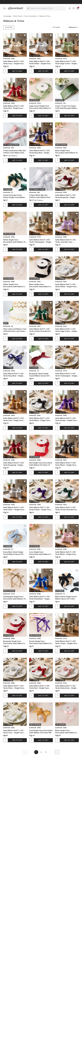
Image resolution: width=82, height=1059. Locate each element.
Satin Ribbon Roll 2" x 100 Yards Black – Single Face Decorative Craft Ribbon (65, 464)
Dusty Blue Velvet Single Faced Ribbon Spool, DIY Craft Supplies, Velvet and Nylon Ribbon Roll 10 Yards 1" (14, 553)
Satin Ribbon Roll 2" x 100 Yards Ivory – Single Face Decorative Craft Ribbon (13, 62)
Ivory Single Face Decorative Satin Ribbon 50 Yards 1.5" (40, 553)
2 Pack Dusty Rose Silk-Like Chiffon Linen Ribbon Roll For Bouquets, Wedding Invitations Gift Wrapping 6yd (14, 152)
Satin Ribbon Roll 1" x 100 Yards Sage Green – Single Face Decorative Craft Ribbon (66, 330)
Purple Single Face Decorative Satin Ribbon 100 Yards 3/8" (40, 642)
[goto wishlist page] (73, 8)
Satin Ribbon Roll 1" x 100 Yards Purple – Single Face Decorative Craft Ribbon (40, 508)
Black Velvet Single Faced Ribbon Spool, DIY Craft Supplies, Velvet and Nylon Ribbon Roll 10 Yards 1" (66, 598)
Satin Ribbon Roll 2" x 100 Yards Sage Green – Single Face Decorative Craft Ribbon (66, 62)
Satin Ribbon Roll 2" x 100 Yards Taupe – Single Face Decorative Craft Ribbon (66, 642)
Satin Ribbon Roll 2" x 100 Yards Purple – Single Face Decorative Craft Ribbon (66, 419)
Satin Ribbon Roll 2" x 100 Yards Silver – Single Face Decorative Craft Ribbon (13, 508)
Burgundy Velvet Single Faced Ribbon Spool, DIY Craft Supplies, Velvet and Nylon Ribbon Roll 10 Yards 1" (40, 375)
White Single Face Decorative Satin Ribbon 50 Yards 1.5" (14, 285)
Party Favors (17, 16)
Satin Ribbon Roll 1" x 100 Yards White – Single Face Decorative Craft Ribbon (65, 285)
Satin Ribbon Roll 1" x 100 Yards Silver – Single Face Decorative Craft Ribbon (13, 687)
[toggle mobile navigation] (4, 8)
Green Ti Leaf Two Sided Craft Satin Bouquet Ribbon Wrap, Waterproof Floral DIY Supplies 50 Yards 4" (66, 107)
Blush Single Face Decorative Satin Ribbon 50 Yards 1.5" (66, 732)
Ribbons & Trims (44, 16)
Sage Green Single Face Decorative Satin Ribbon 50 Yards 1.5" (40, 107)
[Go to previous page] (25, 752)
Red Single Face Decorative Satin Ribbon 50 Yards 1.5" (40, 464)
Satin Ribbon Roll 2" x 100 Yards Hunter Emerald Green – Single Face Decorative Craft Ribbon (41, 330)
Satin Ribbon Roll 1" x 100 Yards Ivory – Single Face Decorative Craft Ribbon (13, 732)
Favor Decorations (30, 16)
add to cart (17, 71)
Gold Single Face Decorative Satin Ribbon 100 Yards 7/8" (41, 732)
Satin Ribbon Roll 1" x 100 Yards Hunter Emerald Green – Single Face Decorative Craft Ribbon (67, 508)
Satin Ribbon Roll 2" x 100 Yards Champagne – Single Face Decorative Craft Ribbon (40, 241)
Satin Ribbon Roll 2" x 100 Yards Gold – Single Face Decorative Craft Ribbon (13, 419)
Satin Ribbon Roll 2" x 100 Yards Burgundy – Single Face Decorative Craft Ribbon (13, 464)
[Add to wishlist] (25, 35)
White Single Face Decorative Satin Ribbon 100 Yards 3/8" (14, 241)
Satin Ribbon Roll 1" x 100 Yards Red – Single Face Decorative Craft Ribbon (39, 687)
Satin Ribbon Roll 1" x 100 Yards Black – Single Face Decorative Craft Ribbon (39, 419)
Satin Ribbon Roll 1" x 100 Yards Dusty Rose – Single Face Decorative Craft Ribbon (65, 687)
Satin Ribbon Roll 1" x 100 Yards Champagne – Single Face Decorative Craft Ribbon (66, 375)
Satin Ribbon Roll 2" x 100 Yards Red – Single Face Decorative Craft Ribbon (13, 107)
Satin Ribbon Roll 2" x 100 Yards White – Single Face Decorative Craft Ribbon (39, 62)
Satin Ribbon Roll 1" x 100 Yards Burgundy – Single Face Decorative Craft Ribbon (65, 196)
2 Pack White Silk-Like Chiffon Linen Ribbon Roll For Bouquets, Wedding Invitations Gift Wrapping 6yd (39, 196)
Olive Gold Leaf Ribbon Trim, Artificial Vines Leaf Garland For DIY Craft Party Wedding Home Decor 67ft (15, 330)
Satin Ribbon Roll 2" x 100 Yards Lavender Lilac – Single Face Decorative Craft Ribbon (65, 241)
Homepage (7, 16)
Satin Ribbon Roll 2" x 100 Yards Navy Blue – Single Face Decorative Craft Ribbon (39, 152)
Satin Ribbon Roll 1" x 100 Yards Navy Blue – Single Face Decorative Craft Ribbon (13, 375)
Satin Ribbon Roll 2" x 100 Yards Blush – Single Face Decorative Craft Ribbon (65, 553)
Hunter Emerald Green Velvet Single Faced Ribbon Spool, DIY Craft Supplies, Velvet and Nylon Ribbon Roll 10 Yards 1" (15, 196)
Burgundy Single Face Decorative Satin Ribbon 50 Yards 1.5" (14, 642)
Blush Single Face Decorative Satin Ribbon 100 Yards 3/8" (66, 152)
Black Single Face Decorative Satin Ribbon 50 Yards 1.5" (40, 285)
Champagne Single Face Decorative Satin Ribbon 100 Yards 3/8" (14, 598)
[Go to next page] (57, 752)
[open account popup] (69, 8)
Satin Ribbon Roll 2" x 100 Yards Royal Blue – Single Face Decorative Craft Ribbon (39, 598)
